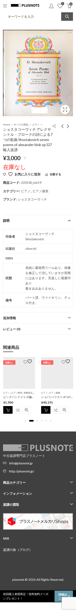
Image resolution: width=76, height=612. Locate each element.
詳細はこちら (63, 596)
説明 (6, 220)
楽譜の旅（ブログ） (17, 549)
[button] (25, 421)
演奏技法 (28, 392)
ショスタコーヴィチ (32, 199)
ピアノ (36, 124)
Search (67, 16)
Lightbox (65, 109)
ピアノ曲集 (40, 191)
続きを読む (8, 410)
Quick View (26, 410)
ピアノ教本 (16, 392)
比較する (17, 410)
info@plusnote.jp (21, 463)
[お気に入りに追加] (28, 361)
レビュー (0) (11, 329)
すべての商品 (21, 124)
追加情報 (9, 318)
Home (6, 124)
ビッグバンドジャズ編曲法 (20, 397)
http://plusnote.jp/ (21, 471)
